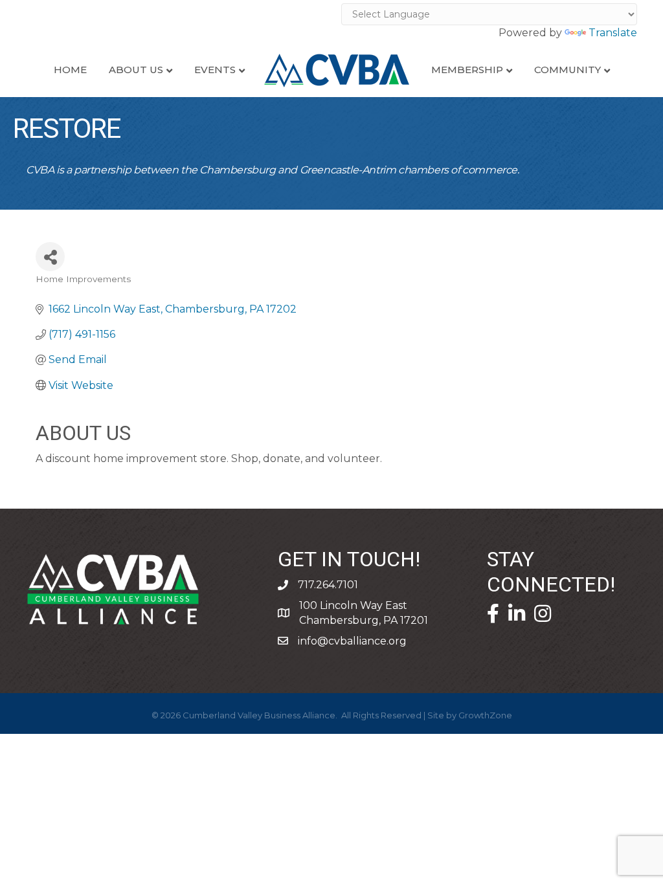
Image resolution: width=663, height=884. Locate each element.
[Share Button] (50, 256)
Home (70, 69)
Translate (613, 33)
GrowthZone (485, 715)
